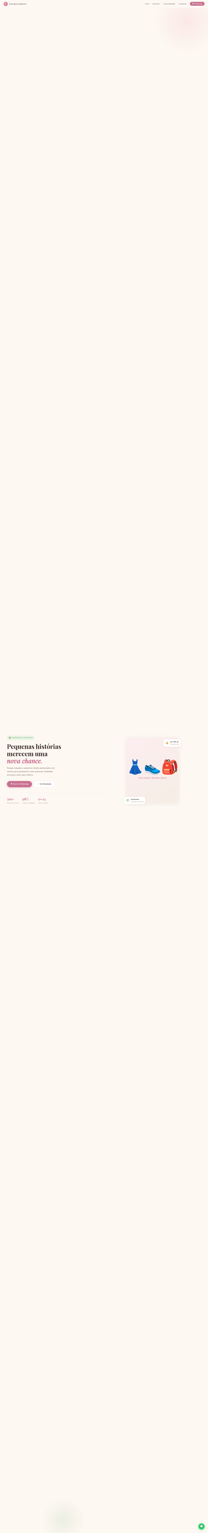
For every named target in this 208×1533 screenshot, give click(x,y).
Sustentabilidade (169, 4)
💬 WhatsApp (197, 4)
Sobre (147, 4)
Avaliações (182, 4)
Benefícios (156, 4)
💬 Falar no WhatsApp (19, 784)
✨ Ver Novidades (44, 784)
